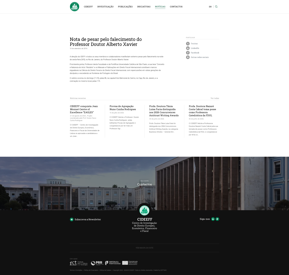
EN (210, 6)
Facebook (194, 52)
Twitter (194, 43)
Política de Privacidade (91, 270)
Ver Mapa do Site (144, 248)
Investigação (105, 6)
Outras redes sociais (199, 57)
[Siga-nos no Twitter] (217, 219)
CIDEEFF (88, 6)
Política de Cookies (105, 270)
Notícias (160, 6)
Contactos (176, 6)
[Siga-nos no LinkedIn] (213, 219)
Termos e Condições (76, 270)
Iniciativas (143, 6)
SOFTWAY (163, 270)
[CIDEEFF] (74, 6)
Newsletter (88, 219)
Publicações (125, 6)
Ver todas (215, 98)
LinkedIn (194, 48)
